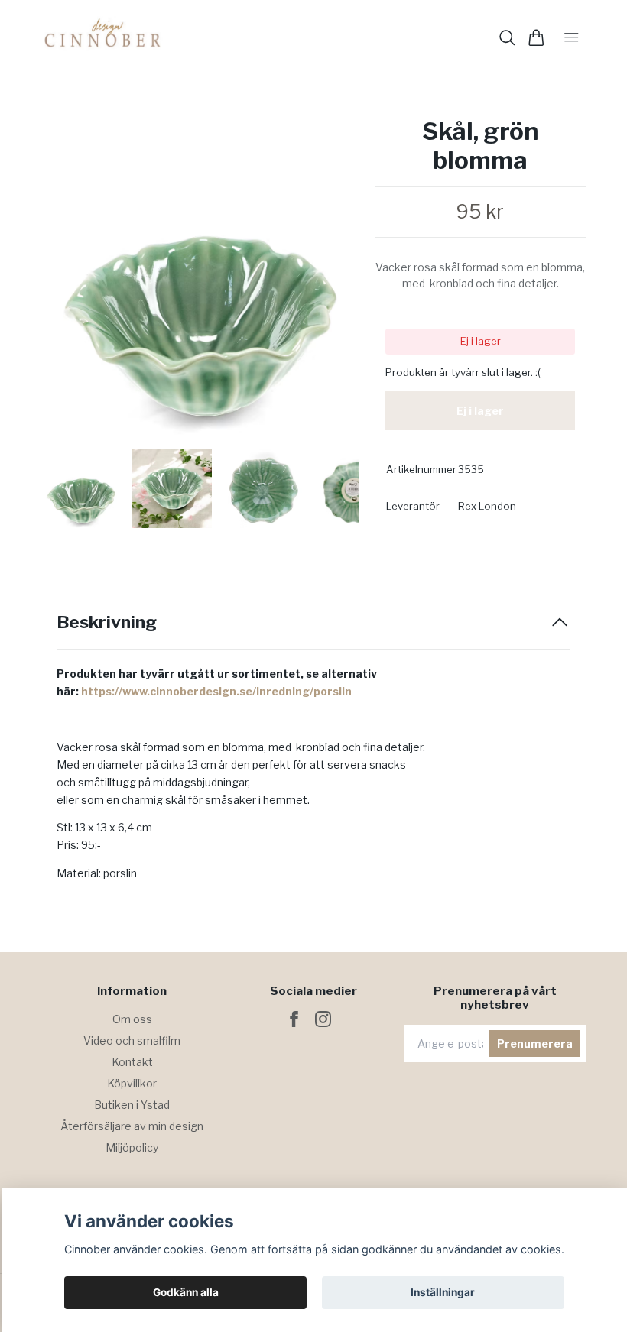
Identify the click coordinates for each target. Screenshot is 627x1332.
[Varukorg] (536, 37)
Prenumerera (535, 1043)
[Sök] (507, 37)
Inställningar (443, 1292)
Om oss (132, 1019)
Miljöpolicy (132, 1147)
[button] (335, 282)
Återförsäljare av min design (131, 1126)
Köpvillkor (132, 1083)
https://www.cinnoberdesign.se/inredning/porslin (216, 691)
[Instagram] (323, 1019)
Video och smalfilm (131, 1040)
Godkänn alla (186, 1292)
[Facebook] (294, 1019)
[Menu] (571, 37)
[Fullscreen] (200, 276)
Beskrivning (107, 622)
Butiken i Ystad (132, 1104)
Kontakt (132, 1061)
